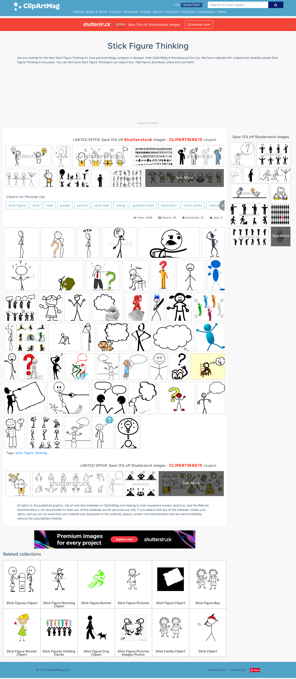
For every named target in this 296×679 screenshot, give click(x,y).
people (65, 205)
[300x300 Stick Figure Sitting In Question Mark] (33, 368)
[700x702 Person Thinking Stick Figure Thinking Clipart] (113, 339)
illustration (169, 205)
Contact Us (238, 670)
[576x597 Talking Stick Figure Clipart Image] (109, 400)
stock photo (193, 205)
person (82, 205)
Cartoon (115, 12)
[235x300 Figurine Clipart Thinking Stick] (179, 309)
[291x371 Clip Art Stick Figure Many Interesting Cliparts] (77, 309)
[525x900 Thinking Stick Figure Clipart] (14, 433)
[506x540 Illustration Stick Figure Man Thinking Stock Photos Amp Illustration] (31, 339)
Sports (158, 12)
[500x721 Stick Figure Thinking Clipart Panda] (128, 434)
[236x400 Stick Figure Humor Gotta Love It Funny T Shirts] (103, 433)
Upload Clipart (191, 4)
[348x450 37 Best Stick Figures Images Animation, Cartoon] (135, 277)
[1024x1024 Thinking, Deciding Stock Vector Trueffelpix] (103, 277)
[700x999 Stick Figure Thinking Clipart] (213, 244)
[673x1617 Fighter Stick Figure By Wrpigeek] (157, 308)
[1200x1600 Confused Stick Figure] (137, 308)
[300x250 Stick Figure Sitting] (207, 367)
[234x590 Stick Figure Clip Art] (10, 368)
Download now (198, 24)
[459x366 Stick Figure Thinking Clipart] (62, 277)
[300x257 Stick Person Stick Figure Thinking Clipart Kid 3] (68, 400)
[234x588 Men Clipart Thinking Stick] (89, 339)
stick (36, 205)
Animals (79, 12)
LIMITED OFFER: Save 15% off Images (119, 140)
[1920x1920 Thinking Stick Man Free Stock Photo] (177, 400)
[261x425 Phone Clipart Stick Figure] (141, 339)
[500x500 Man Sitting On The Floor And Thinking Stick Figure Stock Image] (64, 339)
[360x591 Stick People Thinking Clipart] (179, 368)
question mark (143, 205)
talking (214, 205)
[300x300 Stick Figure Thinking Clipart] (80, 368)
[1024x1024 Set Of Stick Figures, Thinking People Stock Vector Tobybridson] (45, 434)
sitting (120, 205)
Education (172, 12)
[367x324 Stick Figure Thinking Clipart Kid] (24, 400)
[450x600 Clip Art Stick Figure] (50, 308)
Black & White (96, 12)
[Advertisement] (148, 94)
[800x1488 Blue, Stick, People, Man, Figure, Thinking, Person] (216, 276)
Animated (130, 12)
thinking (41, 453)
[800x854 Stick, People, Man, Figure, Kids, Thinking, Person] (210, 338)
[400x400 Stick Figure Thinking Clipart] (119, 245)
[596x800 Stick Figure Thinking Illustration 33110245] (108, 368)
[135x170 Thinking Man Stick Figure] (211, 399)
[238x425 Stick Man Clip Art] (159, 368)
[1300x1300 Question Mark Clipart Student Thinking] (58, 245)
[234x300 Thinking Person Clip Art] (142, 399)
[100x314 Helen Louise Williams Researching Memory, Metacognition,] (9, 338)
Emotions (188, 12)
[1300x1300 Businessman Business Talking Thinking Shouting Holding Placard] (20, 309)
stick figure (17, 205)
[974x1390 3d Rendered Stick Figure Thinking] (163, 277)
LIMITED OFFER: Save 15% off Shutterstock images (123, 465)
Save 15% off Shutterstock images (260, 137)
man (50, 205)
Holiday (145, 12)
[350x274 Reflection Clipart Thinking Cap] (173, 339)
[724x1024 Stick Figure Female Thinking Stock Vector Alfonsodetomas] (77, 433)
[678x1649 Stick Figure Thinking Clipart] (57, 368)
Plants (221, 12)
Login (176, 4)
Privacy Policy (217, 670)
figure (28, 453)
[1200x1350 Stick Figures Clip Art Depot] (135, 368)
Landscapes (206, 12)
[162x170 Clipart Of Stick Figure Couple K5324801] (107, 309)
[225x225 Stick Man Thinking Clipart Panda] (21, 245)
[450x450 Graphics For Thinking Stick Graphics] (209, 308)
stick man (101, 205)
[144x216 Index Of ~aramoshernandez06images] (88, 244)
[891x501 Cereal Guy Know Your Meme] (169, 245)
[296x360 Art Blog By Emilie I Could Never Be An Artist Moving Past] (191, 277)
